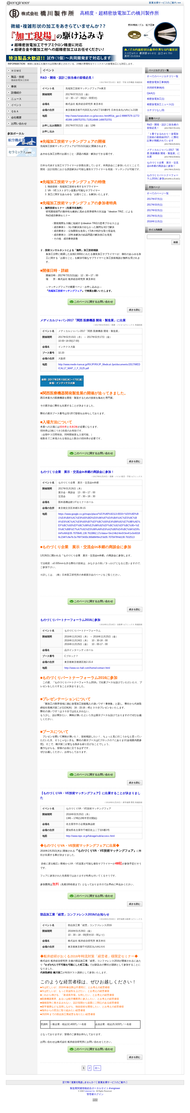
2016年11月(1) (154, 221)
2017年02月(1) (154, 210)
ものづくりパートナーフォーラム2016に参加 (70, 619)
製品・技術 (20, 78)
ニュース (16, 98)
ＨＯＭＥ (16, 70)
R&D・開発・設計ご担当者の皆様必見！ (67, 77)
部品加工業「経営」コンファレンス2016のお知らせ (74, 914)
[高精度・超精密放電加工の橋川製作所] (95, 60)
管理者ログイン (95, 1094)
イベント (16, 105)
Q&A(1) (151, 93)
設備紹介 (16, 92)
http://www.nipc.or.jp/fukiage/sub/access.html (90, 836)
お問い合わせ (19, 123)
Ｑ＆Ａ (15, 111)
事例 (13, 86)
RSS (95, 1100)
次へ (97, 1068)
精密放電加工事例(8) (158, 82)
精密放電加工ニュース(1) (160, 104)
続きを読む (134, 309)
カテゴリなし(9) (155, 110)
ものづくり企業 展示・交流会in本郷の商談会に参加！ (77, 471)
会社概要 (16, 117)
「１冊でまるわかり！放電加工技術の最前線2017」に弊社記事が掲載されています (163, 137)
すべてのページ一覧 (158, 193)
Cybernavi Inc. (90, 1091)
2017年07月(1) (154, 199)
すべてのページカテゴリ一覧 (162, 76)
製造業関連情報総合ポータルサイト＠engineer (95, 1088)
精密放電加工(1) (155, 98)
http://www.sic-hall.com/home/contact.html (87, 668)
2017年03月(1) (154, 204)
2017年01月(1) (154, 215)
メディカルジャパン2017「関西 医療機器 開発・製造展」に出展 (83, 320)
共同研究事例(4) (155, 87)
